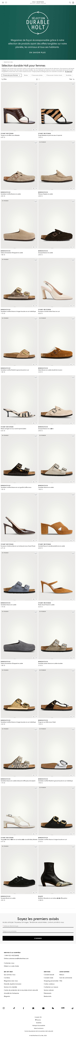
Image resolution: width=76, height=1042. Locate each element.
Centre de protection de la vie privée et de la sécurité (21, 990)
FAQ (60, 981)
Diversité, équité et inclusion (12, 984)
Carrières (7, 978)
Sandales (68, 75)
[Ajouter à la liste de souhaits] (36, 130)
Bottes (26, 75)
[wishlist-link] (6, 3)
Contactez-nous (9, 963)
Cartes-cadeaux (49, 984)
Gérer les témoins (38, 1028)
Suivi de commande (65, 978)
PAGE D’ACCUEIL (8, 62)
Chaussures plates (37, 75)
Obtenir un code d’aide (11, 966)
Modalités (38, 1022)
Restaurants (47, 996)
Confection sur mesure (51, 987)
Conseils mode (48, 978)
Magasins (7, 996)
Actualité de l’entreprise (11, 993)
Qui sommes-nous (9, 975)
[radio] (37, 79)
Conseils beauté (49, 975)
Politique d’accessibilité (38, 1025)
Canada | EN (38, 1017)
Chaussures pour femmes (10, 75)
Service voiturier (49, 990)
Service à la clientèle (10, 987)
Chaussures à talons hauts (54, 75)
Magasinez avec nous (11, 981)
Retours (61, 975)
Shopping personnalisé (51, 981)
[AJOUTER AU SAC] (33, 130)
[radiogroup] (38, 79)
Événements (47, 993)
